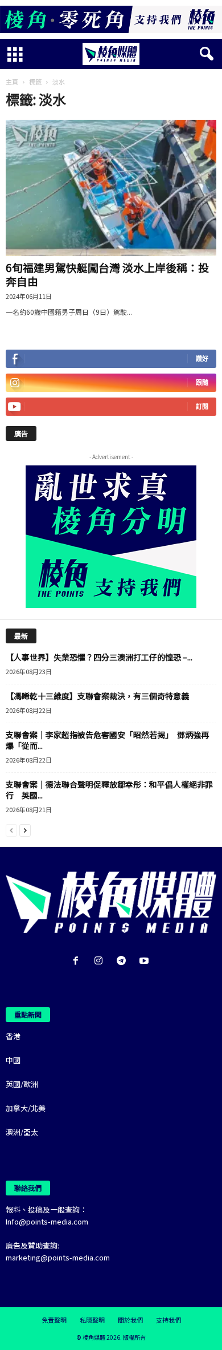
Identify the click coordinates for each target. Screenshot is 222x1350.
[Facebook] (78, 961)
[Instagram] (100, 961)
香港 (13, 1036)
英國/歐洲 (22, 1084)
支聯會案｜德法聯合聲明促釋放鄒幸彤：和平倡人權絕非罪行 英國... (109, 790)
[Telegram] (123, 961)
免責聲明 (54, 1319)
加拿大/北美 (26, 1107)
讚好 (202, 358)
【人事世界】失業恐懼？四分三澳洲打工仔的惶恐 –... (99, 657)
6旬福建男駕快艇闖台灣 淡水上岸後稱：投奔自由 (107, 274)
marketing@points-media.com (58, 1257)
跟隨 (202, 382)
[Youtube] (145, 961)
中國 (13, 1060)
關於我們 (130, 1319)
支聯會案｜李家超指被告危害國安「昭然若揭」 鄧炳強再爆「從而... (107, 740)
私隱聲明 (92, 1319)
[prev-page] (11, 830)
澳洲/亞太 (22, 1131)
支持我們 (168, 1319)
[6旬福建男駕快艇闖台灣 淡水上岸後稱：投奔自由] (111, 188)
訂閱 (202, 406)
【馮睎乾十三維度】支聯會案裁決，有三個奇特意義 (97, 696)
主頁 (12, 81)
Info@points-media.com (47, 1221)
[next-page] (25, 830)
